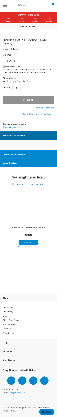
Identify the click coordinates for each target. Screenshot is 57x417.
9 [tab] (36, 246)
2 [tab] (20, 246)
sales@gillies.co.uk (17, 392)
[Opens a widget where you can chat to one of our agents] (46, 412)
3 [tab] (23, 246)
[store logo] (26, 5)
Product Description (14, 135)
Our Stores (8, 307)
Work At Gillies (9, 324)
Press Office (8, 333)
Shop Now (28, 242)
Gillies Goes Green (11, 320)
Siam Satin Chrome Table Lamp (28, 227)
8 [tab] (34, 246)
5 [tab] (27, 246)
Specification (10, 162)
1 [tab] (18, 246)
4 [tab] (25, 246)
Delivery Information (14, 154)
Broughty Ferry (9, 127)
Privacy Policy (9, 411)
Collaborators (9, 328)
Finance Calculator (28, 26)
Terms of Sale (43, 407)
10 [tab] (38, 246)
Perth (19, 127)
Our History (8, 311)
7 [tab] (31, 246)
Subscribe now (28, 281)
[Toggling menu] (5, 5)
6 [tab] (29, 246)
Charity (6, 316)
